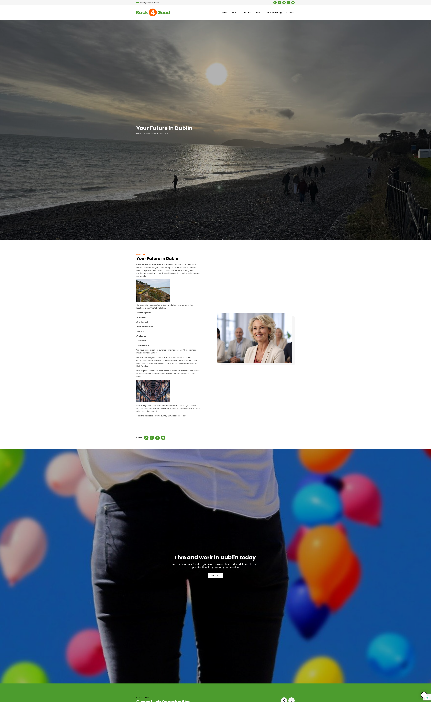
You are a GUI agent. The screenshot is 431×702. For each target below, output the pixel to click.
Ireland (146, 133)
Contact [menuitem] (290, 12)
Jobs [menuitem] (257, 12)
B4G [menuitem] (234, 12)
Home (138, 133)
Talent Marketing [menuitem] (273, 12)
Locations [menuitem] (246, 12)
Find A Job (215, 575)
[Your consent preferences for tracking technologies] (427, 698)
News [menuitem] (225, 12)
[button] (424, 695)
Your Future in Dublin (159, 133)
